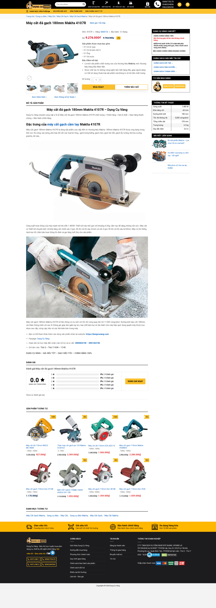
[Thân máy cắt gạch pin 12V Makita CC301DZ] (71, 429)
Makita (104, 32)
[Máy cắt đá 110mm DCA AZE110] (102, 429)
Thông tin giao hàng (118, 550)
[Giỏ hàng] (188, 5)
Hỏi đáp (102, 23)
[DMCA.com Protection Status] (169, 555)
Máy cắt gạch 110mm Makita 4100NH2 (131, 446)
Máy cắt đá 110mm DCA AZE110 (101, 446)
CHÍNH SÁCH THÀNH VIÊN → (165, 71)
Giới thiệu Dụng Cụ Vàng (79, 546)
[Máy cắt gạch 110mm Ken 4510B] (102, 472)
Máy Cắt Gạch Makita (78, 16)
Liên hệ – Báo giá (77, 577)
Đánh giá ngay (135, 381)
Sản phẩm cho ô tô (93, 11)
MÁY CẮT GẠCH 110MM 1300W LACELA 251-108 (70, 491)
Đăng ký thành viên (117, 546)
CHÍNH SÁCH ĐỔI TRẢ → (163, 63)
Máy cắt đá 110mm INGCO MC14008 (37, 446)
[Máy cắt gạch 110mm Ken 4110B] (40, 472)
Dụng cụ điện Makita (79, 515)
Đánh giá (93, 23)
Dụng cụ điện (41, 16)
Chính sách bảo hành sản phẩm (82, 563)
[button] (39, 11)
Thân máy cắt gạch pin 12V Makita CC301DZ (71, 446)
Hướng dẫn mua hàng (78, 550)
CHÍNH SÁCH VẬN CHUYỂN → (165, 67)
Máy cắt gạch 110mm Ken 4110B (39, 489)
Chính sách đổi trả (77, 568)
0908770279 (168, 2)
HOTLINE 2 (34, 564)
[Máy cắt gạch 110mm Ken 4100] (133, 472)
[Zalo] (52, 552)
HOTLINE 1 (34, 559)
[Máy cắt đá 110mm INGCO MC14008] (40, 429)
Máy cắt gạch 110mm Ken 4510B (102, 489)
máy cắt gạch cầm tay (63, 124)
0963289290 (168, 7)
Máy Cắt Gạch (62, 16)
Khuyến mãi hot (60, 11)
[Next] (74, 55)
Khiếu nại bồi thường (78, 572)
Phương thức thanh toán (80, 554)
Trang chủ (30, 16)
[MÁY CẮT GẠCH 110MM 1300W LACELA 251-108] (71, 473)
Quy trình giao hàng (78, 559)
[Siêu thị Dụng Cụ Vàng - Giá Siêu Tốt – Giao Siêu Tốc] (38, 4)
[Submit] (84, 4)
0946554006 (168, 4)
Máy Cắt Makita (111, 515)
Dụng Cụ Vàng (43, 338)
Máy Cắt (51, 16)
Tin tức (113, 559)
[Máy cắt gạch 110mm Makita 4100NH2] (133, 429)
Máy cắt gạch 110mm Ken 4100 (132, 489)
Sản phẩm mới (76, 11)
